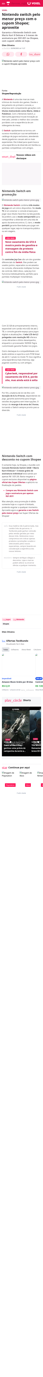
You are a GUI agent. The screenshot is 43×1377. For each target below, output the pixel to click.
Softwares (15, 649)
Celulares (37, 649)
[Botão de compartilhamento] (8, 54)
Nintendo (8, 99)
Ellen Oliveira (8, 45)
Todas (5, 649)
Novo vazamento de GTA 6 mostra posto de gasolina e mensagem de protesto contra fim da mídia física (21, 247)
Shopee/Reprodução (11, 93)
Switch (7, 130)
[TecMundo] (8, 3)
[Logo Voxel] (34, 3)
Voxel (4, 10)
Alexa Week (26, 649)
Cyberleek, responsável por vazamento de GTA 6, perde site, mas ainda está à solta (21, 377)
